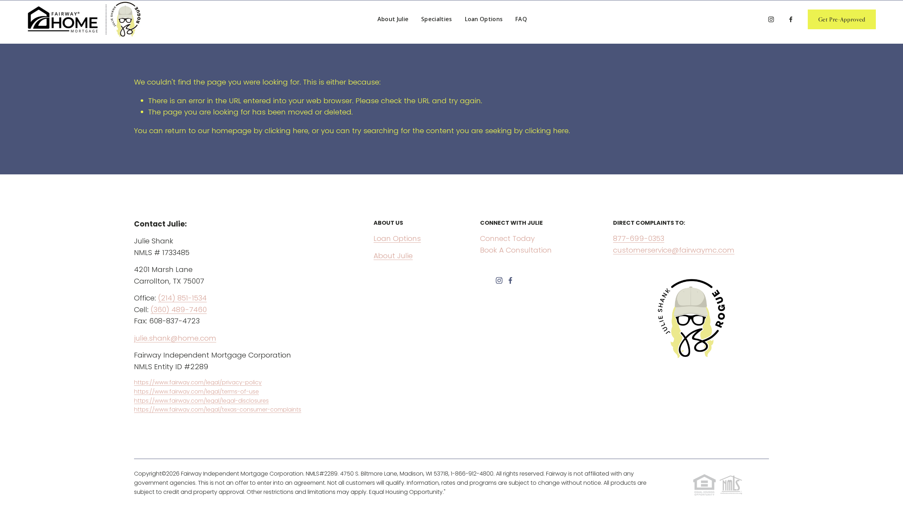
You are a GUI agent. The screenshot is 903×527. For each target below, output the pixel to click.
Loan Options (484, 19)
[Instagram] (771, 19)
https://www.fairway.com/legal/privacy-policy (198, 382)
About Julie (393, 19)
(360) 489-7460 (179, 310)
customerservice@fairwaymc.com (673, 250)
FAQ (521, 19)
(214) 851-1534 (182, 298)
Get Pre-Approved (842, 19)
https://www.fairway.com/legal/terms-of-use (196, 392)
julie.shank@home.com (175, 338)
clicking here (286, 131)
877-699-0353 (638, 238)
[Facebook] (790, 19)
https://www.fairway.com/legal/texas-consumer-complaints (217, 409)
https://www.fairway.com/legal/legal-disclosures (201, 401)
